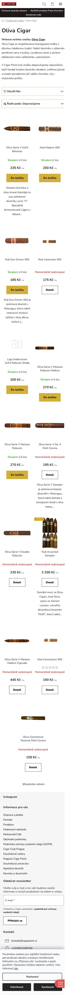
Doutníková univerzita (16, 863)
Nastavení (32, 976)
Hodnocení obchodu (14, 829)
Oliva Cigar (38, 39)
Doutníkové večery (14, 854)
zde (16, 968)
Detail (50, 290)
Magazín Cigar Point (15, 859)
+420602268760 (22, 948)
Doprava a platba (13, 815)
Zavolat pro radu (33, 14)
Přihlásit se (15, 921)
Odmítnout (16, 987)
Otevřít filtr (13, 91)
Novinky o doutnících (15, 873)
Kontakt (7, 820)
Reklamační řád (12, 834)
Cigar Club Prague (14, 849)
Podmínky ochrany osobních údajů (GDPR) (27, 844)
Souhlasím (48, 987)
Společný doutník (13, 868)
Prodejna (8, 824)
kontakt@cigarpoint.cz (24, 941)
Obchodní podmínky (14, 839)
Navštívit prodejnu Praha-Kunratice (47, 10)
